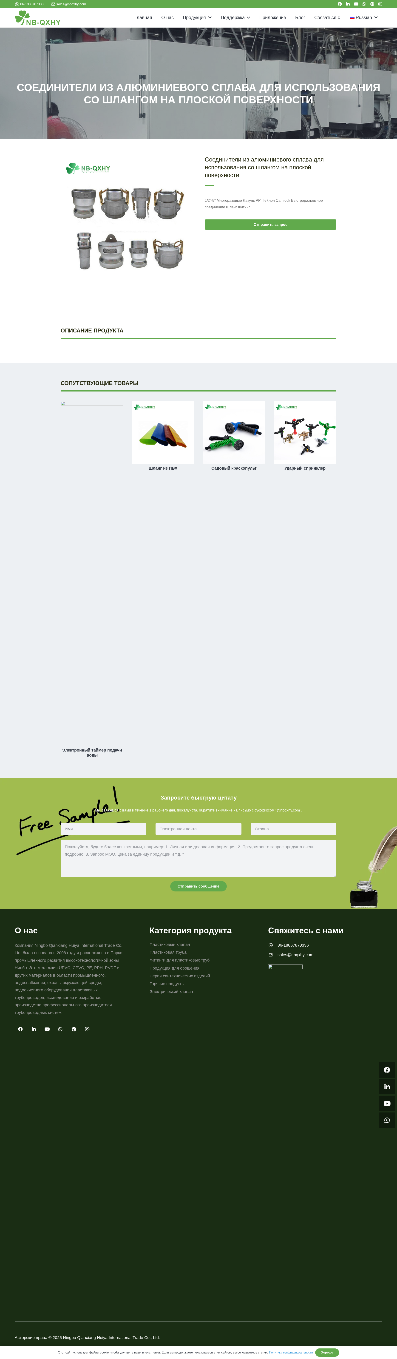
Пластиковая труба (168, 952)
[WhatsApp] (364, 4)
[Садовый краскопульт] (234, 404)
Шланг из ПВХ (163, 468)
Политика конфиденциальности (291, 1352)
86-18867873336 (293, 945)
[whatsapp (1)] (17, 4)
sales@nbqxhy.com (295, 955)
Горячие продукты (167, 984)
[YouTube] (356, 4)
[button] (209, 17)
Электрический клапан (171, 991)
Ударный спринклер (305, 468)
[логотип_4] (38, 18)
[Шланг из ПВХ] (163, 404)
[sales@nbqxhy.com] (273, 955)
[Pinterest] (372, 4)
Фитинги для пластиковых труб (180, 960)
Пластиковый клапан (170, 944)
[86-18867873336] (273, 945)
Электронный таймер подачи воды (92, 753)
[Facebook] (340, 4)
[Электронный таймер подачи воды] (92, 404)
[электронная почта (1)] (53, 4)
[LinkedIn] (348, 4)
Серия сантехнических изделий (180, 976)
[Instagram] (380, 4)
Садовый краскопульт (234, 468)
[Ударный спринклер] (305, 404)
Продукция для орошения (174, 968)
